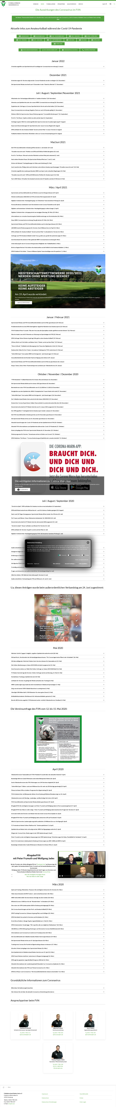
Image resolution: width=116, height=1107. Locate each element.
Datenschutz (30, 563)
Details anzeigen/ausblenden (81, 559)
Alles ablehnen (56, 563)
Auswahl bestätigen (69, 563)
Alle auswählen (83, 563)
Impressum (36, 563)
